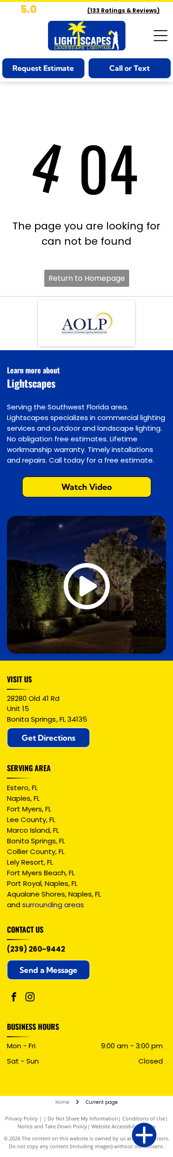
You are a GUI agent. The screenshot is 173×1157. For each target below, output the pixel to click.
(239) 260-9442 (36, 949)
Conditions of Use (143, 1118)
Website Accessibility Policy (123, 1126)
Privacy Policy (21, 1118)
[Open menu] (160, 36)
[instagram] (30, 998)
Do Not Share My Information (83, 1118)
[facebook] (14, 998)
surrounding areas (53, 905)
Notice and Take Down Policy (52, 1126)
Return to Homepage (86, 278)
